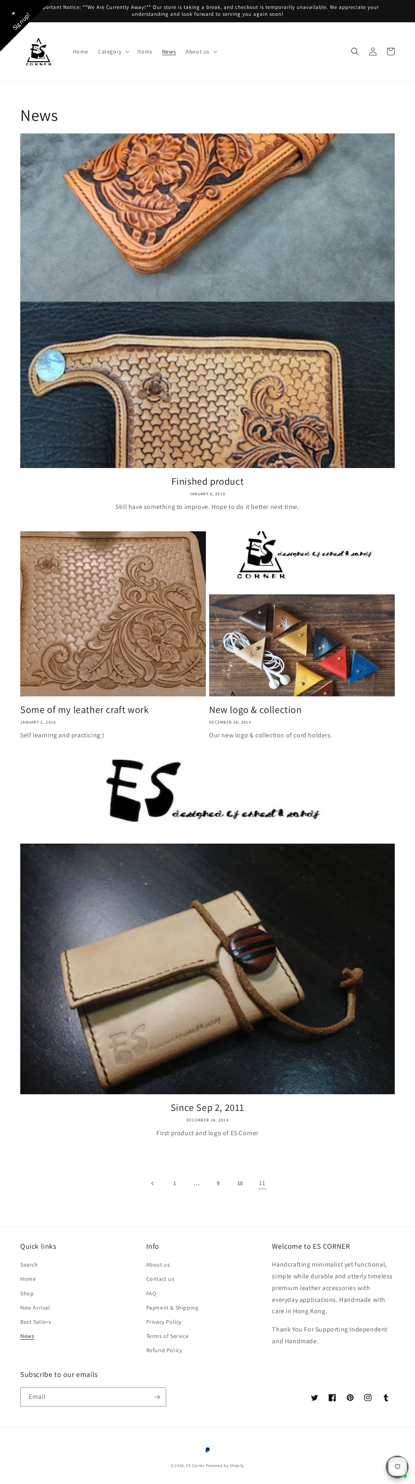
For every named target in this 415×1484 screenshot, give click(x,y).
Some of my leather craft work (84, 709)
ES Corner (195, 1465)
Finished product (207, 481)
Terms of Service (167, 1336)
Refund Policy (164, 1350)
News (27, 1336)
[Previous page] (153, 1183)
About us (158, 1264)
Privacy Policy (164, 1321)
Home (28, 1278)
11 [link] (262, 1183)
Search (29, 1264)
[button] (113, 51)
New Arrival (35, 1307)
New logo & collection (255, 709)
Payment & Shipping (172, 1307)
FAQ (151, 1293)
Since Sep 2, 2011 (207, 1107)
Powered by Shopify (225, 1465)
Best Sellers (35, 1321)
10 (240, 1183)
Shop (27, 1293)
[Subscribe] (157, 1397)
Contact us (160, 1278)
